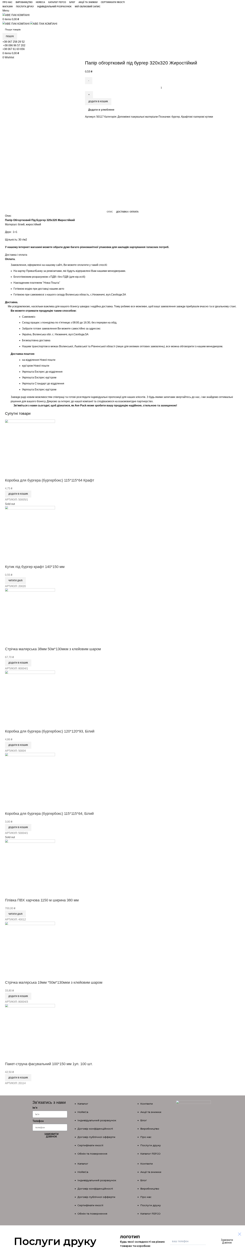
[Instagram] (60, 1147)
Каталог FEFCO (150, 1153)
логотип (130, 1237)
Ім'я (34, 1107)
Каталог (83, 1103)
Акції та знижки (150, 1112)
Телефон (38, 1121)
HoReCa (83, 1112)
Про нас (146, 1137)
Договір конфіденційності (95, 1128)
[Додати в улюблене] (18, 474)
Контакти (146, 1103)
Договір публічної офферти (96, 1137)
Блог (143, 1120)
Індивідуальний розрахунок (97, 1120)
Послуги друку (150, 1145)
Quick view (9, 474)
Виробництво (149, 1128)
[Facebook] (40, 1147)
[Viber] (50, 1147)
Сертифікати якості (90, 1145)
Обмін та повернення (92, 1153)
